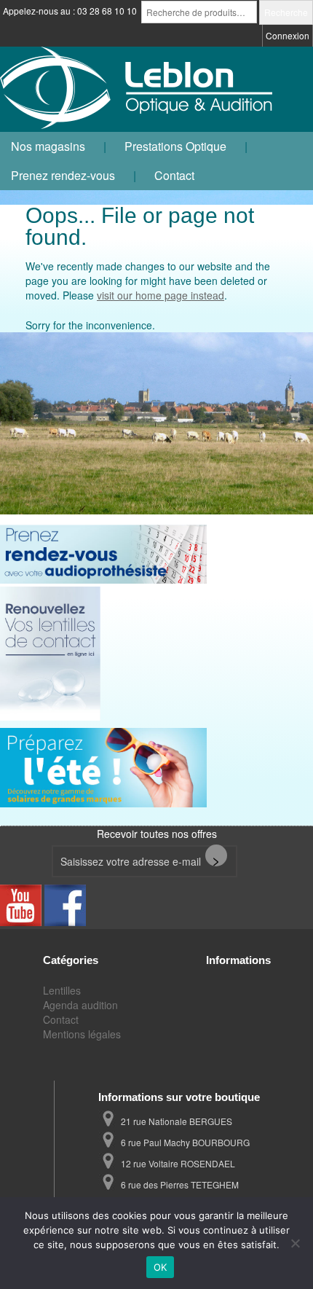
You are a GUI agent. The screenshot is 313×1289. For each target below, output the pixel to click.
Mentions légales (82, 1034)
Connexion (287, 35)
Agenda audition (80, 1005)
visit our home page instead (160, 295)
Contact (174, 175)
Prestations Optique (175, 146)
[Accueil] (138, 89)
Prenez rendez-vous (63, 175)
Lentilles (62, 990)
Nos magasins (48, 146)
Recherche (286, 12)
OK (160, 1267)
